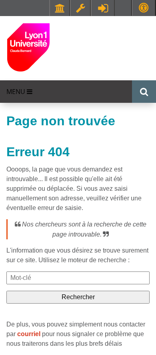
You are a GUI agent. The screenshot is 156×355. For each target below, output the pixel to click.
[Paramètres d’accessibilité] (144, 8)
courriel (28, 334)
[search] (78, 277)
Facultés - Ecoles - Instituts (59, 8)
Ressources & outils (80, 8)
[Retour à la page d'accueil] (28, 46)
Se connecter (103, 8)
